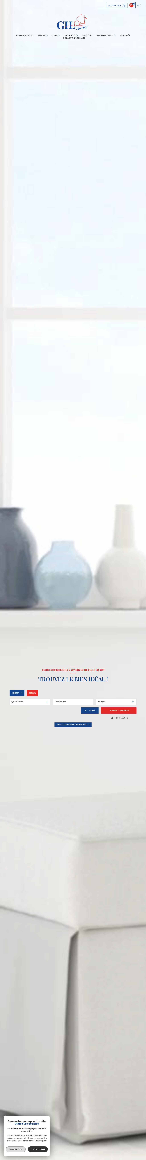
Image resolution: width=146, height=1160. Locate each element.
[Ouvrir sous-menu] (47, 35)
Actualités (125, 35)
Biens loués (87, 35)
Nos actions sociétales (74, 38)
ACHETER (41, 35)
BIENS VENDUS (69, 35)
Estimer (32, 693)
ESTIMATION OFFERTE (25, 35)
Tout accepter (37, 1149)
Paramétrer (16, 1149)
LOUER (54, 35)
